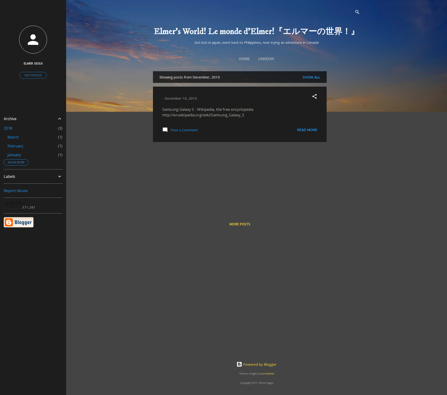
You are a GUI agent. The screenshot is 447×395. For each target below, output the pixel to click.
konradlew (267, 373)
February (15, 146)
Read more (307, 129)
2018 (8, 128)
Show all (311, 77)
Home (244, 59)
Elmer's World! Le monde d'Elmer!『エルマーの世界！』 (256, 31)
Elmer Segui (33, 63)
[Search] (357, 13)
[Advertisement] (345, 141)
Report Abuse (16, 190)
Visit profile (33, 75)
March (13, 137)
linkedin (266, 59)
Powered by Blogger (259, 364)
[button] (314, 97)
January (14, 154)
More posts (239, 224)
